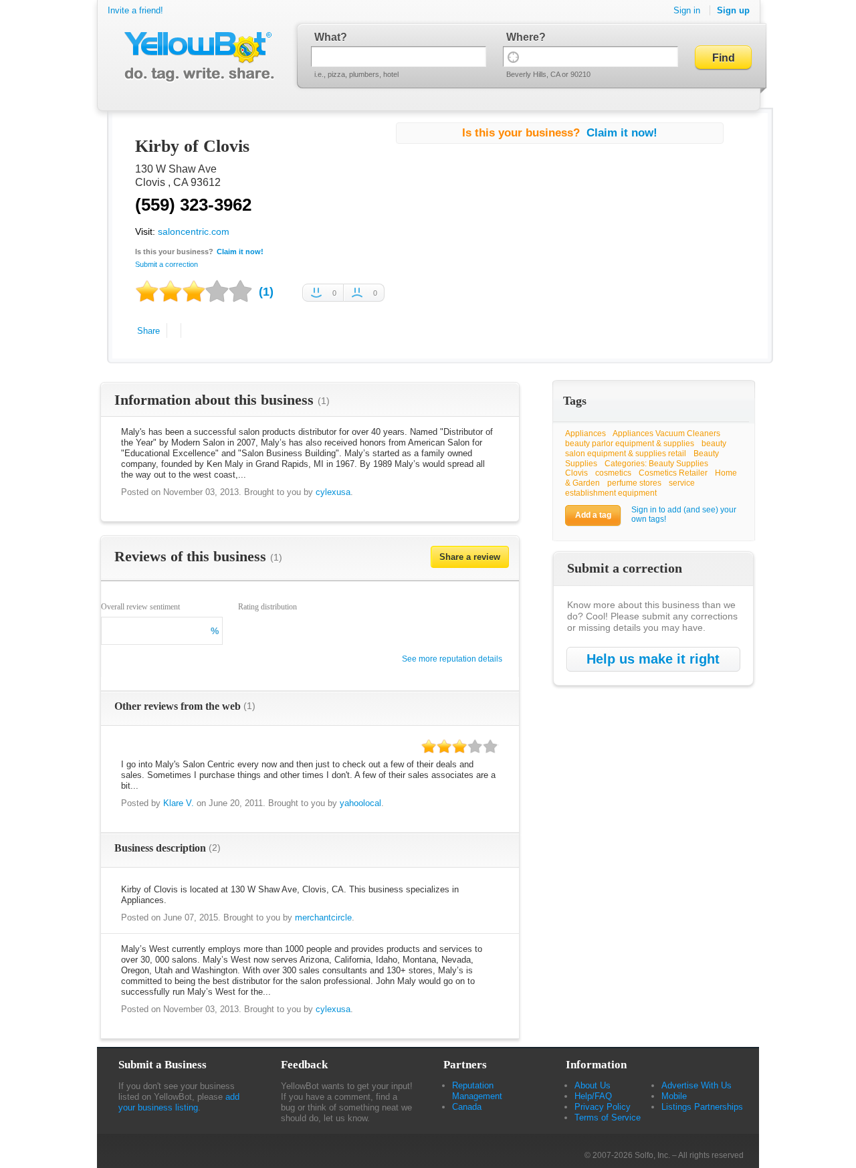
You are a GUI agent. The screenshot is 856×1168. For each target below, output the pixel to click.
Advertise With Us (696, 1085)
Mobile (674, 1096)
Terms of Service (607, 1117)
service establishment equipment (630, 488)
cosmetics (613, 473)
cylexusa (333, 492)
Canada (466, 1107)
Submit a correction (166, 264)
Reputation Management (477, 1090)
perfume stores (634, 483)
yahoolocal (360, 803)
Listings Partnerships (702, 1107)
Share (148, 331)
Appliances (585, 433)
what (327, 37)
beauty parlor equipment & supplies (629, 443)
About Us (592, 1085)
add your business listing (178, 1102)
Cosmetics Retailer (673, 473)
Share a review (469, 557)
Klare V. (178, 803)
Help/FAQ (593, 1096)
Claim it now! (240, 252)
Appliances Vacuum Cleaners (666, 433)
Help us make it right (653, 659)
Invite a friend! (135, 10)
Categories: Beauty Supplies (656, 463)
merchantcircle (323, 917)
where (522, 37)
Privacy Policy (602, 1107)
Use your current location (513, 56)
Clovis (576, 473)
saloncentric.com (193, 231)
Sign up (733, 10)
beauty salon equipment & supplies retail (645, 448)
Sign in (686, 10)
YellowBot (196, 57)
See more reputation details (452, 659)
